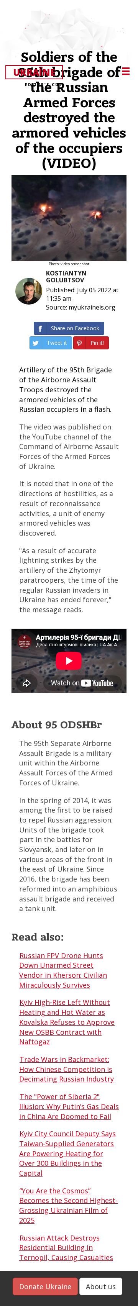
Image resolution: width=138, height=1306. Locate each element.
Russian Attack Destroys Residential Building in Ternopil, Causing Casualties (66, 1247)
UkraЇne (37, 72)
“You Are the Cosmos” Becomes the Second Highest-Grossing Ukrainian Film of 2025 (68, 1205)
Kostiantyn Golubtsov (66, 276)
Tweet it (57, 342)
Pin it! (97, 342)
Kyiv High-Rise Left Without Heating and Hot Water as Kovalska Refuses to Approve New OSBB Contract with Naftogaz (67, 1022)
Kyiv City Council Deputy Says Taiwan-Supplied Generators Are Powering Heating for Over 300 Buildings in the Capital (67, 1153)
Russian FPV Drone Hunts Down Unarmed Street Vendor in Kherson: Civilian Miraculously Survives (63, 970)
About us (101, 1286)
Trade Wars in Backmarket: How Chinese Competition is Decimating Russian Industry (66, 1069)
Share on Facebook (75, 328)
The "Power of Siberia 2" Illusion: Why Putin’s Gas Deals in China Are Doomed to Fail (69, 1106)
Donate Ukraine (45, 1286)
